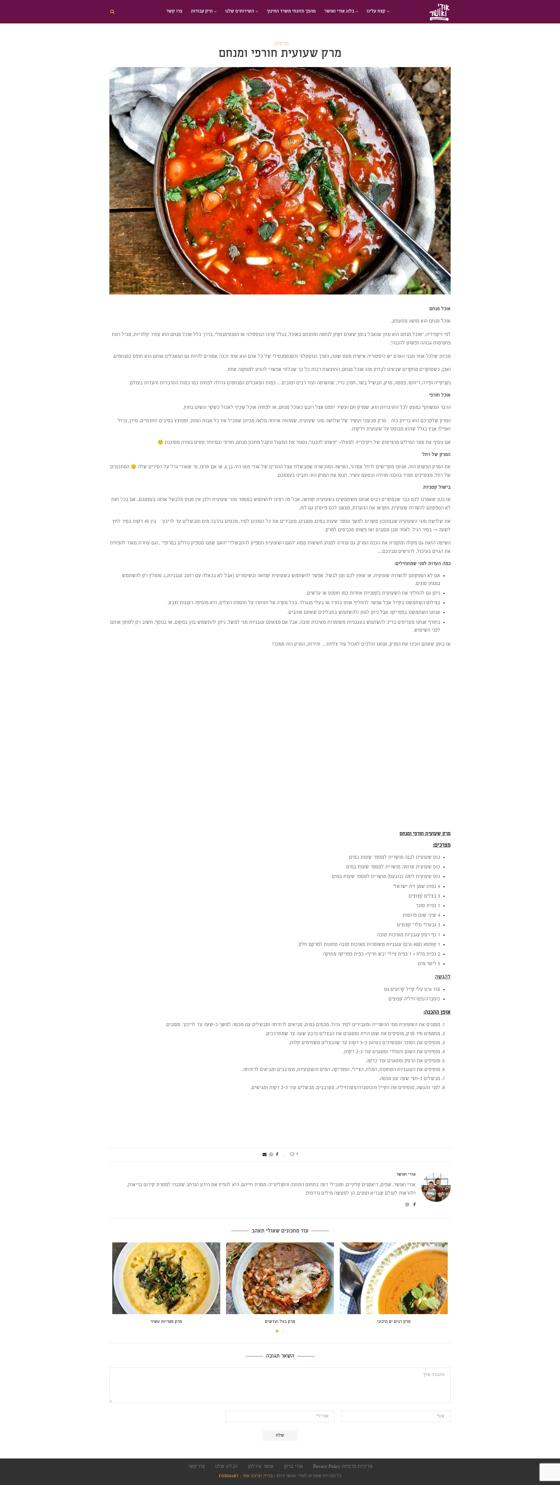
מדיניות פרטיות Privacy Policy (342, 1466)
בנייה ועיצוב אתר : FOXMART (246, 1476)
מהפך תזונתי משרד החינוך (291, 11)
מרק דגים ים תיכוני (394, 1322)
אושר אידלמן (261, 1466)
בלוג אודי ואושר (339, 11)
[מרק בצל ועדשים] (280, 1278)
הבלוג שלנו (226, 1466)
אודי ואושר (406, 1175)
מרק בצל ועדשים (280, 1322)
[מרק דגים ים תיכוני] (394, 1278)
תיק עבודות (202, 11)
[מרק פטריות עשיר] (166, 1278)
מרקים (282, 44)
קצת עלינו (376, 11)
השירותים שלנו (239, 11)
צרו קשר (174, 11)
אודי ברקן (293, 1466)
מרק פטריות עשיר (166, 1322)
